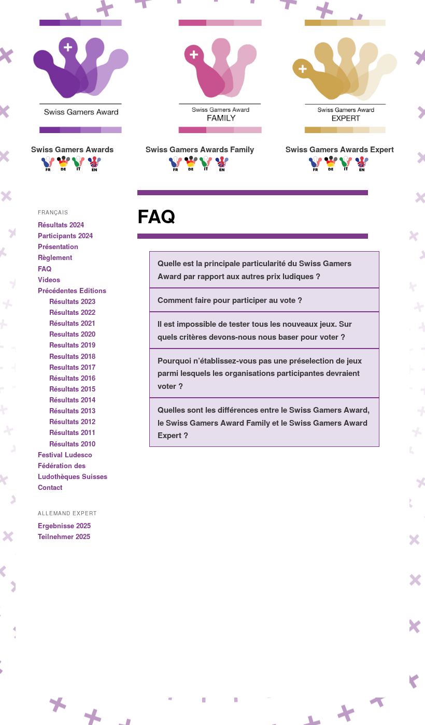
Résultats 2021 (72, 323)
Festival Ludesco (65, 454)
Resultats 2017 (72, 367)
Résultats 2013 (72, 410)
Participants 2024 (65, 235)
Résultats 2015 (72, 389)
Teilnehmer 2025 (64, 536)
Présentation (58, 246)
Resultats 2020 (72, 334)
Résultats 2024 (61, 224)
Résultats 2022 (72, 312)
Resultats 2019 (72, 345)
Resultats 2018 (72, 356)
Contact (50, 487)
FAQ (44, 268)
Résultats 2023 (72, 301)
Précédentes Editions (72, 290)
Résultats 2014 (72, 399)
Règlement (55, 257)
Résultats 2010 (72, 443)
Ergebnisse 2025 (64, 525)
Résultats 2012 (72, 421)
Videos (49, 279)
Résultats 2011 (72, 432)
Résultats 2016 (72, 378)
